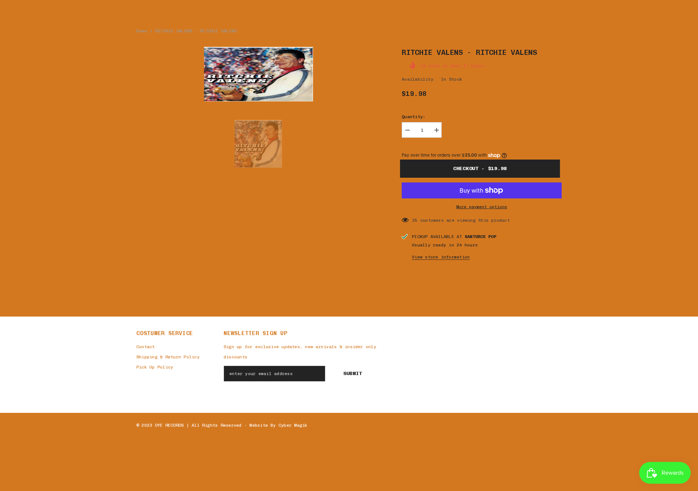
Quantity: (413, 116)
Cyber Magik (293, 425)
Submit (352, 373)
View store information (441, 256)
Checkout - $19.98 (483, 168)
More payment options (481, 206)
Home (141, 30)
